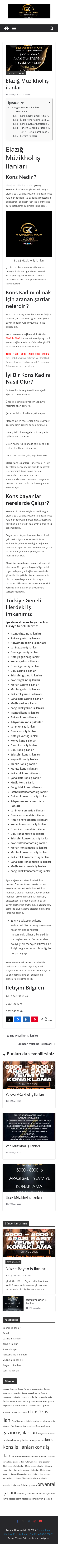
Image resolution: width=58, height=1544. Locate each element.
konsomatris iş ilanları (36, 1456)
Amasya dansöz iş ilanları (13, 1389)
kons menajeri (19, 1456)
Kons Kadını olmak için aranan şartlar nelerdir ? (35, 115)
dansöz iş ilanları (19, 1412)
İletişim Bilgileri (28, 135)
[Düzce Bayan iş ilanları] (29, 1243)
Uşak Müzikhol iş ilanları (24, 1197)
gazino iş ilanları (20, 1432)
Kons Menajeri (10, 1349)
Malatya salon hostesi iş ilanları (35, 1478)
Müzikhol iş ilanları (15, 73)
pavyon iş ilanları (25, 1493)
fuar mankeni (29, 1426)
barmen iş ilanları (30, 1397)
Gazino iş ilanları (12, 1338)
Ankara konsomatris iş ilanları (15, 1393)
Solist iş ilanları (11, 1370)
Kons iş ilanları (13, 1262)
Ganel (6, 1333)
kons (18, 966)
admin (28, 94)
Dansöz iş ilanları (12, 1327)
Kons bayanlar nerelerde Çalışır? (35, 123)
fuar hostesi (16, 1426)
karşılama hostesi (46, 1433)
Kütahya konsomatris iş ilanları (26, 1470)
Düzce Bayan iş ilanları (25, 1268)
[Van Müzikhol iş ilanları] (29, 1127)
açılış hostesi (34, 1393)
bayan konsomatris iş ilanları (23, 1401)
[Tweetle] (9, 1019)
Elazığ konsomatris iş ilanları (24, 1421)
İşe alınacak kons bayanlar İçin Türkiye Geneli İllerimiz (39, 131)
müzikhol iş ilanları (28, 1485)
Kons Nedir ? (22, 111)
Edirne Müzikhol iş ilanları (22, 1035)
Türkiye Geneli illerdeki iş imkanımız (35, 127)
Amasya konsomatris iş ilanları (37, 1389)
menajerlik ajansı (11, 1485)
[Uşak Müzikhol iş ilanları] (29, 1178)
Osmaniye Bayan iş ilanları (36, 1301)
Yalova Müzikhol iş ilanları (25, 1094)
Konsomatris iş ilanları (15, 1354)
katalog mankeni (36, 1440)
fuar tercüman (43, 1426)
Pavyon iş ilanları (12, 1365)
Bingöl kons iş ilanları (11, 1405)
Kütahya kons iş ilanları (34, 1466)
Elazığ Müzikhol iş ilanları (25, 107)
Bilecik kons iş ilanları (46, 1401)
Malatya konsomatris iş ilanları (30, 1474)
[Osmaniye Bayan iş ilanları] (13, 1304)
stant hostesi (22, 1498)
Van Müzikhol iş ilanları (23, 1146)
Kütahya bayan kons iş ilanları (37, 1462)
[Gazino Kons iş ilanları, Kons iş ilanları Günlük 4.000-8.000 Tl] (6, 28)
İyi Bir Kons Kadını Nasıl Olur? (35, 119)
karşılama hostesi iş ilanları (15, 1440)
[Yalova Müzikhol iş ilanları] (29, 1075)
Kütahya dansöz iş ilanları (13, 1466)
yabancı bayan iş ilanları (40, 1498)
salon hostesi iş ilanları (44, 1493)
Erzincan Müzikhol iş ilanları (35, 1044)
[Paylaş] (18, 1019)
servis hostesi (9, 1498)
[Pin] (34, 1019)
